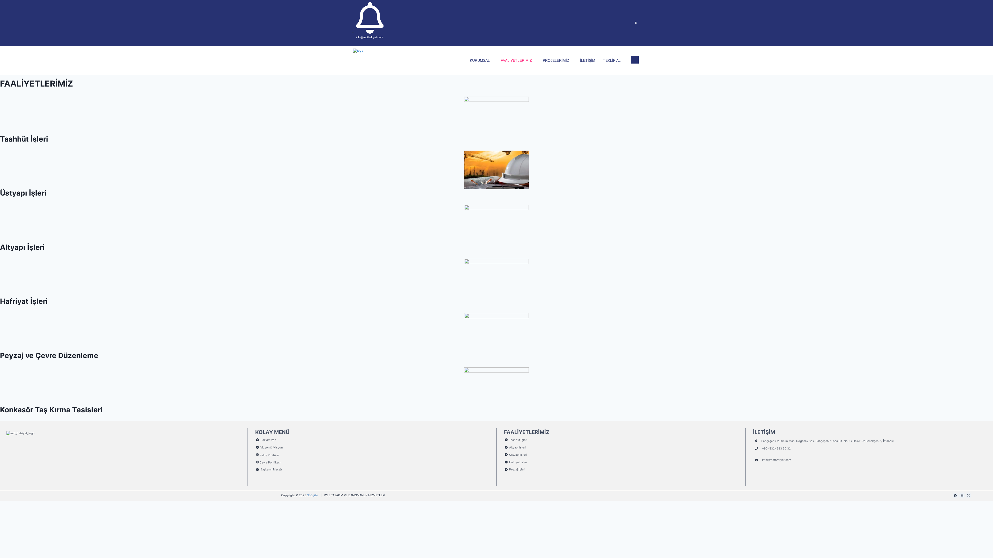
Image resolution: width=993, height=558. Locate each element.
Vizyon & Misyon (271, 447)
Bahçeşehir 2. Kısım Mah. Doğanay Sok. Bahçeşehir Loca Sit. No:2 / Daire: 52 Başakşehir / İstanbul (827, 441)
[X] (636, 23)
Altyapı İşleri (22, 247)
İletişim (587, 60)
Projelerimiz (556, 60)
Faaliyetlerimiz (516, 60)
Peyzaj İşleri (517, 469)
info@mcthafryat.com (776, 460)
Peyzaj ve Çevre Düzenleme (49, 355)
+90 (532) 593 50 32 (776, 448)
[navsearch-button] (635, 60)
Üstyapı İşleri (23, 193)
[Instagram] (626, 23)
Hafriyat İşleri (24, 301)
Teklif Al (612, 60)
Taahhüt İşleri (24, 139)
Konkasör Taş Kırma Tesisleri (51, 409)
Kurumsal (480, 60)
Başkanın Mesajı (271, 469)
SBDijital (312, 495)
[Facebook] (616, 23)
